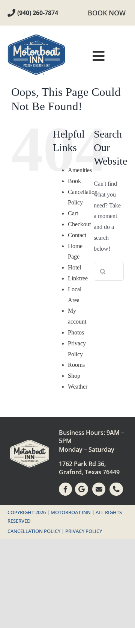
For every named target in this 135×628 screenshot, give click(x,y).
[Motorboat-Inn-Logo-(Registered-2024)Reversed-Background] (29, 442)
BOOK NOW (107, 12)
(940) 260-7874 (37, 13)
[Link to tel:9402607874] (11, 13)
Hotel (74, 267)
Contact (77, 235)
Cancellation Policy (34, 531)
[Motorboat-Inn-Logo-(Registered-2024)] (36, 37)
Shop (74, 375)
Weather (77, 386)
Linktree (78, 278)
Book (74, 181)
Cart (73, 213)
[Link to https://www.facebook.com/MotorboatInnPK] (65, 489)
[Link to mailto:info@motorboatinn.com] (98, 489)
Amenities (80, 170)
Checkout (79, 224)
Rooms (76, 365)
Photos (76, 332)
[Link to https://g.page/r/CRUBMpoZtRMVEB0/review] (81, 489)
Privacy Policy (83, 531)
